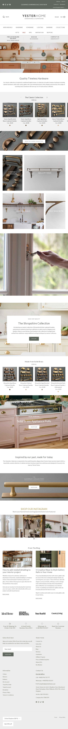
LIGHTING (40, 27)
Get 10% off (8, 724)
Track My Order (7, 684)
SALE (23, 32)
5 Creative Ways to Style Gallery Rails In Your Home (50, 571)
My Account (6, 682)
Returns (57, 1)
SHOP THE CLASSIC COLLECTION (34, 141)
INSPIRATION (39, 32)
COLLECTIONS (60, 27)
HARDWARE (19, 27)
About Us (38, 646)
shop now (34, 427)
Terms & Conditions (8, 695)
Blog (37, 649)
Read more (6, 594)
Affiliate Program (40, 657)
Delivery (52, 1)
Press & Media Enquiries (42, 659)
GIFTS (17, 32)
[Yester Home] (34, 17)
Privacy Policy (6, 692)
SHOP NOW (34, 487)
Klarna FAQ (39, 662)
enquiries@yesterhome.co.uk (47, 684)
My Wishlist (62, 4)
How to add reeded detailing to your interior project (16, 571)
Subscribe (8, 654)
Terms (55, 717)
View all (34, 100)
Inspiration (39, 654)
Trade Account (7, 687)
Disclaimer (5, 690)
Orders (5, 674)
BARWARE (49, 27)
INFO (30, 32)
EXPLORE (34, 338)
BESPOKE (50, 32)
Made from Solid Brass (34, 362)
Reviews (38, 651)
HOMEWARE (29, 27)
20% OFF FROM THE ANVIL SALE (34, 4)
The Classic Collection (34, 97)
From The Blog (34, 548)
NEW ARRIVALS (7, 27)
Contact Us (62, 1)
